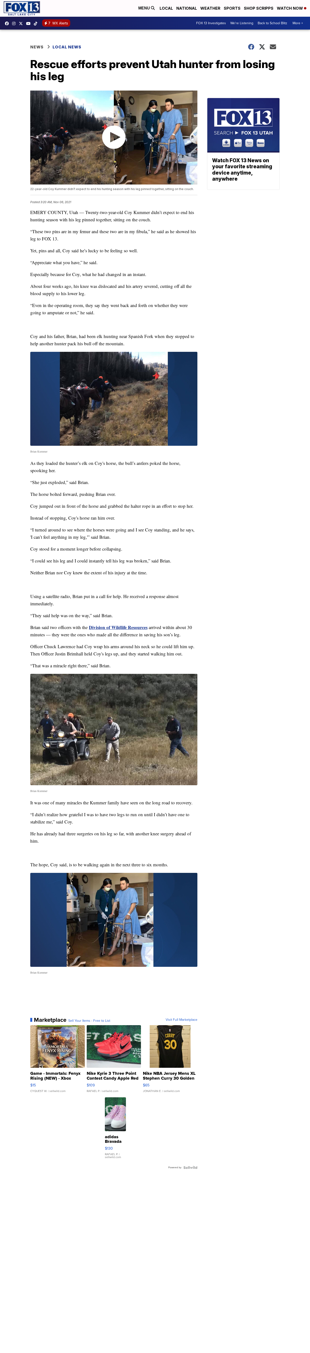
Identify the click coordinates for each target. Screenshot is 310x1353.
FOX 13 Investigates (211, 23)
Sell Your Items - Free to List (89, 1020)
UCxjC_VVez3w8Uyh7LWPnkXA (29, 23)
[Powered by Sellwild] (190, 1167)
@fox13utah (37, 23)
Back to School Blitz (272, 23)
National (186, 8)
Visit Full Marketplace (181, 1020)
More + (298, 23)
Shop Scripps (258, 8)
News (37, 47)
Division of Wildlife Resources (118, 627)
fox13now (15, 23)
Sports (232, 8)
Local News (67, 47)
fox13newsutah (8, 23)
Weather (210, 8)
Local (166, 8)
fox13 (22, 23)
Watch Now (290, 8)
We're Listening (241, 23)
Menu (144, 8)
